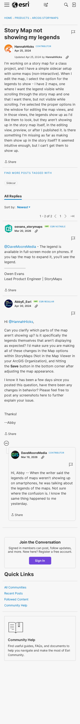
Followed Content (16, 599)
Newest (22, 207)
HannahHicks (24, 46)
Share (10, 162)
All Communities (15, 587)
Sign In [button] (40, 560)
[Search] (66, 4)
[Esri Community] (21, 4)
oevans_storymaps (28, 226)
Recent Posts (13, 593)
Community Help (15, 605)
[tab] (13, 196)
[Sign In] (74, 4)
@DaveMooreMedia (20, 246)
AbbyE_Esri (23, 301)
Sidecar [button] (11, 183)
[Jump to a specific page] (72, 216)
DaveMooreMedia (34, 453)
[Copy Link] (67, 57)
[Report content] (73, 32)
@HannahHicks (21, 321)
